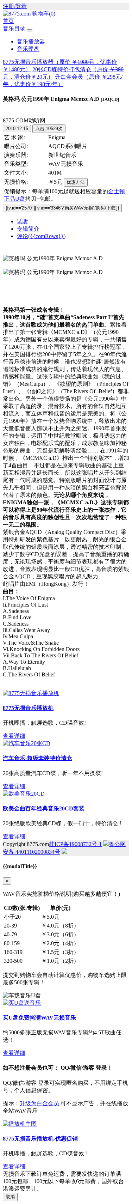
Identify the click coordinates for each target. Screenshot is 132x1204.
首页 (8, 21)
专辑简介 (28, 229)
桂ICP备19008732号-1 (75, 844)
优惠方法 (76, 182)
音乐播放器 (31, 41)
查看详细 (14, 736)
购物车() (43, 14)
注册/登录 (15, 6)
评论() (41, 236)
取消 (10, 1196)
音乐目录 (14, 28)
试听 (22, 221)
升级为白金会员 (39, 1103)
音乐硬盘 (28, 49)
